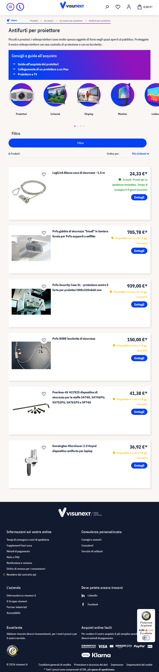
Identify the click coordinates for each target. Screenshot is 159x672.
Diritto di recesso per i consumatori (26, 568)
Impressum (117, 664)
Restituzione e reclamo (19, 563)
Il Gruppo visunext (17, 601)
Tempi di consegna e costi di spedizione (28, 539)
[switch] (146, 638)
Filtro (80, 143)
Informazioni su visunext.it (21, 595)
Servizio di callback (92, 551)
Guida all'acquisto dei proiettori (38, 64)
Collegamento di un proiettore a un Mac (43, 69)
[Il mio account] (128, 7)
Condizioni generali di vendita (55, 664)
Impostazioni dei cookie (139, 664)
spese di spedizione (102, 669)
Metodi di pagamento (18, 551)
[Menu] (10, 7)
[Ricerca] (107, 7)
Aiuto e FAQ (13, 557)
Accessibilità (13, 613)
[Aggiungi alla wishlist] (44, 174)
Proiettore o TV (27, 74)
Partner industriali (17, 607)
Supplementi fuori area (19, 545)
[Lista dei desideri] (118, 7)
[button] (75, 126)
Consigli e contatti (91, 539)
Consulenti (87, 545)
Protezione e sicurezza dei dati (91, 664)
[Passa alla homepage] (79, 7)
